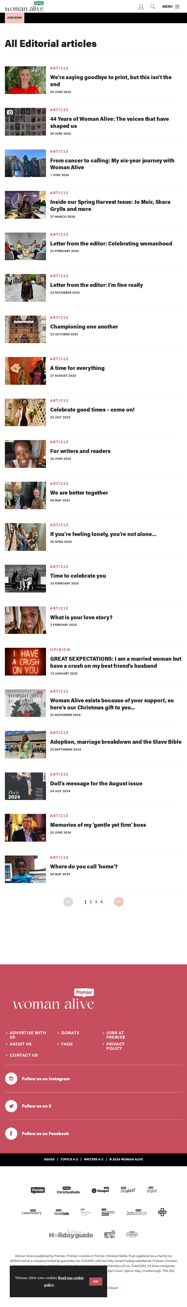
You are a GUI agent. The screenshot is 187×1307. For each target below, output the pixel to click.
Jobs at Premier (115, 1035)
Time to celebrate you (78, 575)
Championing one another (84, 326)
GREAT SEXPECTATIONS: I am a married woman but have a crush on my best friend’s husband (115, 661)
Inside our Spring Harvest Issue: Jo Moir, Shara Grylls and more (110, 205)
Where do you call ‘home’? (84, 866)
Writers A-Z (93, 1159)
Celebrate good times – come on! (92, 409)
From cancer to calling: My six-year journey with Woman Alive (112, 163)
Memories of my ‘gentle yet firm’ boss (98, 824)
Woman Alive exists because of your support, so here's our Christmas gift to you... (112, 703)
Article (59, 68)
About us (21, 1044)
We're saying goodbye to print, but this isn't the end (110, 80)
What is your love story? (81, 617)
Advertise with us (28, 1035)
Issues (49, 1159)
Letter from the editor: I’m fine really (96, 285)
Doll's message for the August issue (96, 783)
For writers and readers (80, 451)
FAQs (67, 1044)
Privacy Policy (115, 1046)
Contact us (24, 1055)
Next (119, 902)
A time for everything (77, 368)
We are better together (79, 492)
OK (95, 1281)
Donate (70, 1032)
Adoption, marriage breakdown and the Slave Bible (115, 741)
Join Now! (14, 17)
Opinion (60, 650)
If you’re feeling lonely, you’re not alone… (103, 534)
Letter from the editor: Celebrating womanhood (111, 243)
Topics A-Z (69, 1159)
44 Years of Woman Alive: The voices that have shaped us (109, 122)
